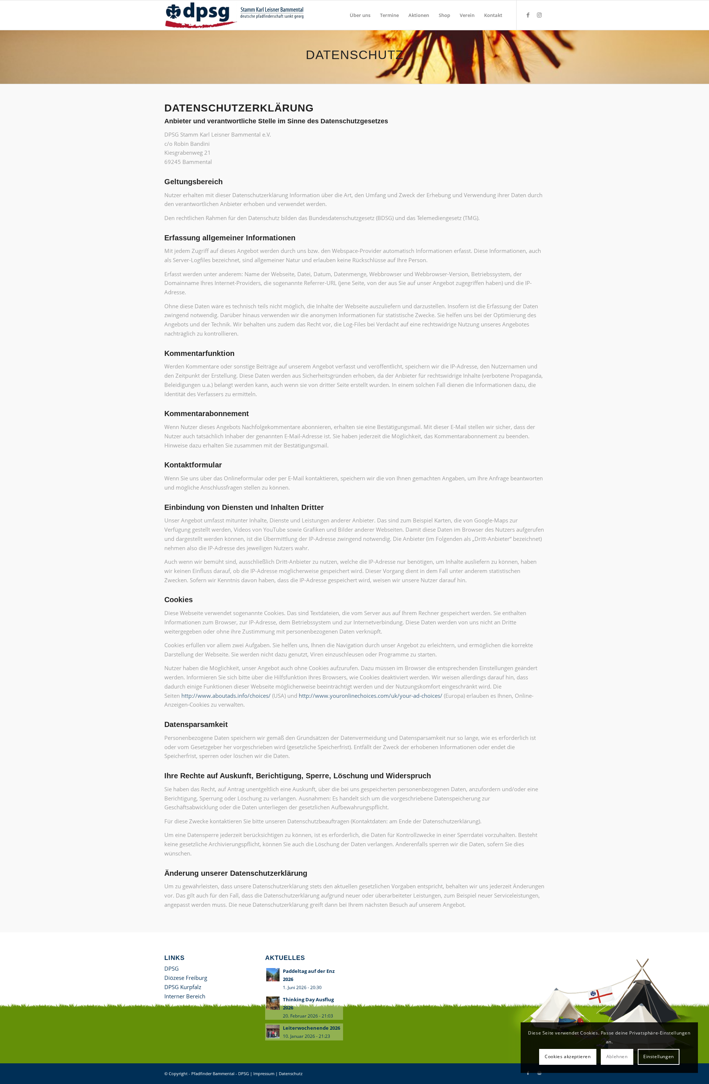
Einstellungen (658, 1056)
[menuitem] (360, 15)
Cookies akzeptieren (567, 1056)
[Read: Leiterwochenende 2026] (273, 1031)
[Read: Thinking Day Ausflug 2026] (273, 1003)
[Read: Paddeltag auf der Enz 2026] (273, 974)
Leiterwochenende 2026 (311, 1028)
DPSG (171, 968)
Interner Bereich (184, 996)
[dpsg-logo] (235, 15)
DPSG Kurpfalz (182, 987)
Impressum (263, 1073)
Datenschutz (290, 1073)
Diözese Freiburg (185, 977)
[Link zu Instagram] (539, 14)
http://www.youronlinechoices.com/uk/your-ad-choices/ (370, 695)
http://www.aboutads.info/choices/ (226, 695)
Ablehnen (617, 1056)
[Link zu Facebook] (528, 14)
